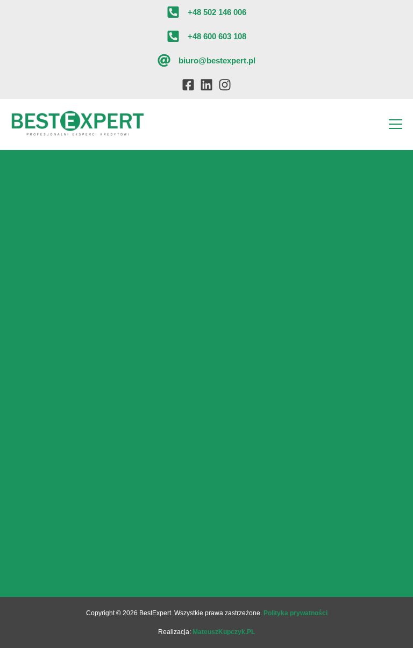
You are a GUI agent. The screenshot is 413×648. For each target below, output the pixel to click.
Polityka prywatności (295, 613)
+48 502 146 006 (217, 12)
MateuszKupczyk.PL (224, 632)
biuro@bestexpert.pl (217, 60)
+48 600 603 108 (217, 36)
